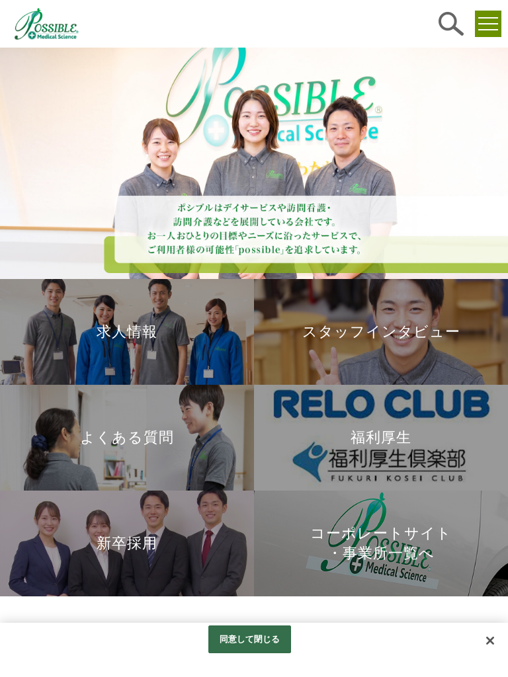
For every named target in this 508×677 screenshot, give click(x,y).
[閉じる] (490, 640)
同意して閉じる (250, 639)
